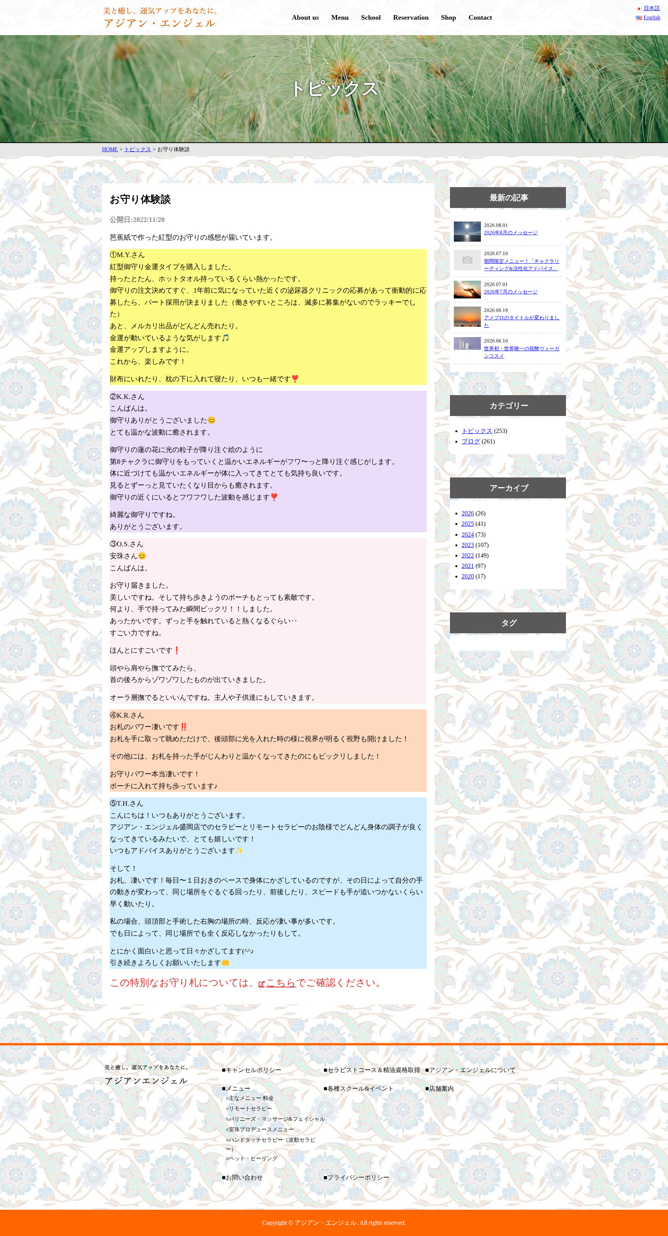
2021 (468, 566)
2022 (468, 555)
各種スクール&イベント (360, 1088)
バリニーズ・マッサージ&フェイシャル (277, 1119)
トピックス (477, 431)
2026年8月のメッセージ (511, 232)
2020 (468, 576)
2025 (468, 523)
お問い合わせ (244, 1177)
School (371, 17)
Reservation (411, 17)
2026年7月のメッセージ (511, 292)
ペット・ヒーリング (253, 1158)
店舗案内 (441, 1088)
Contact (480, 17)
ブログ (471, 441)
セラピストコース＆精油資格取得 (373, 1070)
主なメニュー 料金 (251, 1098)
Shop (448, 17)
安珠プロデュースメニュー (261, 1129)
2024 (468, 534)
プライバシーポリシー (358, 1177)
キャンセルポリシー (253, 1070)
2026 (468, 513)
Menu (340, 17)
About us (305, 17)
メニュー (238, 1088)
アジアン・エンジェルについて (472, 1070)
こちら (281, 982)
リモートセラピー (250, 1109)
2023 (468, 545)
